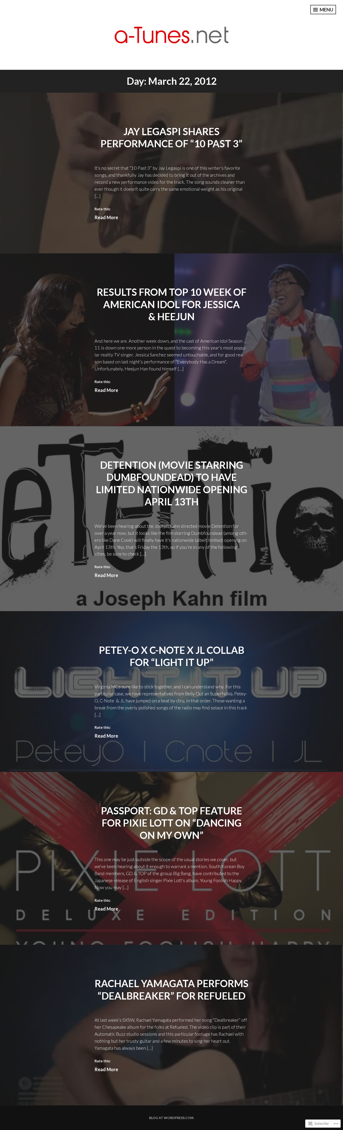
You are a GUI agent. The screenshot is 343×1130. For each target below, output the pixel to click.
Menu (326, 9)
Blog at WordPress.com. (171, 1118)
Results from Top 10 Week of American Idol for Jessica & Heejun (171, 304)
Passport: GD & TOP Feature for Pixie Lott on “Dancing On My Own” (171, 823)
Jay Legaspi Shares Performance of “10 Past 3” (171, 138)
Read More (106, 217)
